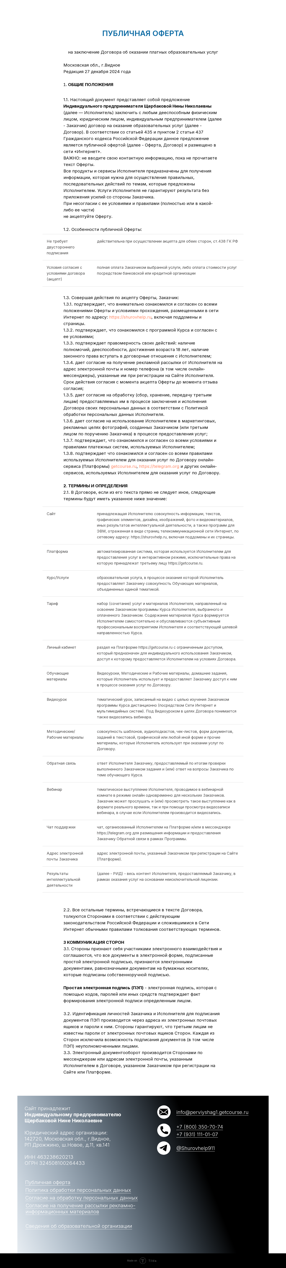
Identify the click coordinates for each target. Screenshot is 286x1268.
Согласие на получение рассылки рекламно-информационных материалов (80, 1208)
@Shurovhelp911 (195, 1148)
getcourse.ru (124, 466)
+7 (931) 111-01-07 (197, 1134)
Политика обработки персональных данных (78, 1190)
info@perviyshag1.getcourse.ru (212, 1112)
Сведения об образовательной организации (78, 1226)
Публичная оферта (47, 1182)
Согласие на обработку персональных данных (81, 1198)
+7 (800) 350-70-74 (199, 1127)
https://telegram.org (159, 466)
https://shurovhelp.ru (130, 317)
